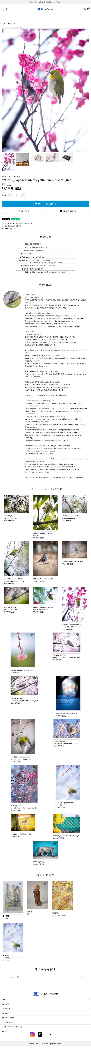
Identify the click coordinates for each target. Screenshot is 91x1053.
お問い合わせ (23, 211)
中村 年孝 (19, 27)
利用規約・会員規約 (8, 1018)
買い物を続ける (9, 228)
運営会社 (4, 1031)
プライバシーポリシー (8, 1022)
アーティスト (10, 27)
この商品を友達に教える (12, 226)
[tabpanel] (45, 90)
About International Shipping (12, 1027)
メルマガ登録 (6, 1004)
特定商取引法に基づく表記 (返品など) (17, 223)
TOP (3, 27)
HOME (4, 999)
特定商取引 (5, 1013)
